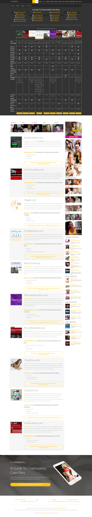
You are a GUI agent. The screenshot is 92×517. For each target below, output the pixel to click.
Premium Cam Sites (20, 15)
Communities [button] (72, 1)
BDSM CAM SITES (55, 15)
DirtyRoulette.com (28, 173)
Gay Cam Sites (72, 15)
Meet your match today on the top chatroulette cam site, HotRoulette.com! (43, 447)
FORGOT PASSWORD (20, 499)
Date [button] (52, 1)
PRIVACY (55, 499)
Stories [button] (55, 1)
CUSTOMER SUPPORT (72, 499)
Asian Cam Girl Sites (37, 20)
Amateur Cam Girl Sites (20, 21)
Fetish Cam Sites (55, 17)
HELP (37, 499)
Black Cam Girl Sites (55, 12)
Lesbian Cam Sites (72, 14)
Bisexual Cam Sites (72, 17)
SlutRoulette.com (28, 141)
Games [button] (59, 1)
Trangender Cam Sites (72, 19)
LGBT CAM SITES (72, 12)
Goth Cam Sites (55, 18)
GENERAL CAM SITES (20, 12)
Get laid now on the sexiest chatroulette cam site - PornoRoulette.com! (43, 354)
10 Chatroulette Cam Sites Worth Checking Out (30, 484)
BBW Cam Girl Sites (37, 17)
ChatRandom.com (39, 39)
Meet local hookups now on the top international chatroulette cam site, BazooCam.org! (43, 289)
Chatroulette (28, 5)
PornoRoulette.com (28, 331)
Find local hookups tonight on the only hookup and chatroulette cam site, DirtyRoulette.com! (43, 193)
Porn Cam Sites (37, 12)
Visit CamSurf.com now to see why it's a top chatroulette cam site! (43, 417)
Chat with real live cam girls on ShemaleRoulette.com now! (43, 322)
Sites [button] (77, 1)
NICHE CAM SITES (38, 15)
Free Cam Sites (20, 14)
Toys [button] (64, 1)
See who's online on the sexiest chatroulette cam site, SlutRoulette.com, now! (43, 163)
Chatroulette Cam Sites (20, 19)
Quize (80, 1)
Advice (67, 1)
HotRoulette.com (28, 426)
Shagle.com (32, 37)
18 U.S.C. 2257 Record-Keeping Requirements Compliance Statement (63, 501)
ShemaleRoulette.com (29, 298)
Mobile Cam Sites (20, 17)
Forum (36, 1)
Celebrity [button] (48, 1)
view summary (19, 113)
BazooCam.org (46, 37)
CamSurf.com (72, 37)
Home (12, 5)
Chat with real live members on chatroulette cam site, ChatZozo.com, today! (43, 384)
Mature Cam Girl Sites (38, 18)
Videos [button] (40, 1)
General (22, 5)
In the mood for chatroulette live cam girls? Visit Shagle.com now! (43, 225)
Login (34, 1)
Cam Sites (17, 5)
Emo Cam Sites (55, 20)
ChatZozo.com (65, 37)
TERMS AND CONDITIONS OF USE (29, 501)
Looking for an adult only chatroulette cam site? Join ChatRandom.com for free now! (43, 257)
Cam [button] (44, 1)
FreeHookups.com (60, 508)
